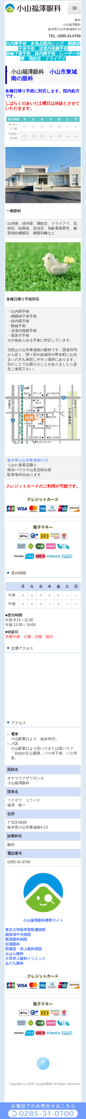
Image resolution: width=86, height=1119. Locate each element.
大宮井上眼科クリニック (25, 958)
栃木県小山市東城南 (27, 460)
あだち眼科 (14, 963)
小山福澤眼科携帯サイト (43, 920)
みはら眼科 (14, 954)
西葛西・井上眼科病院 (23, 949)
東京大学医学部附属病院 (25, 930)
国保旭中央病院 (18, 934)
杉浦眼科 (12, 944)
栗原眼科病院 (16, 939)
